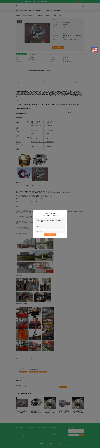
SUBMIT (50, 234)
